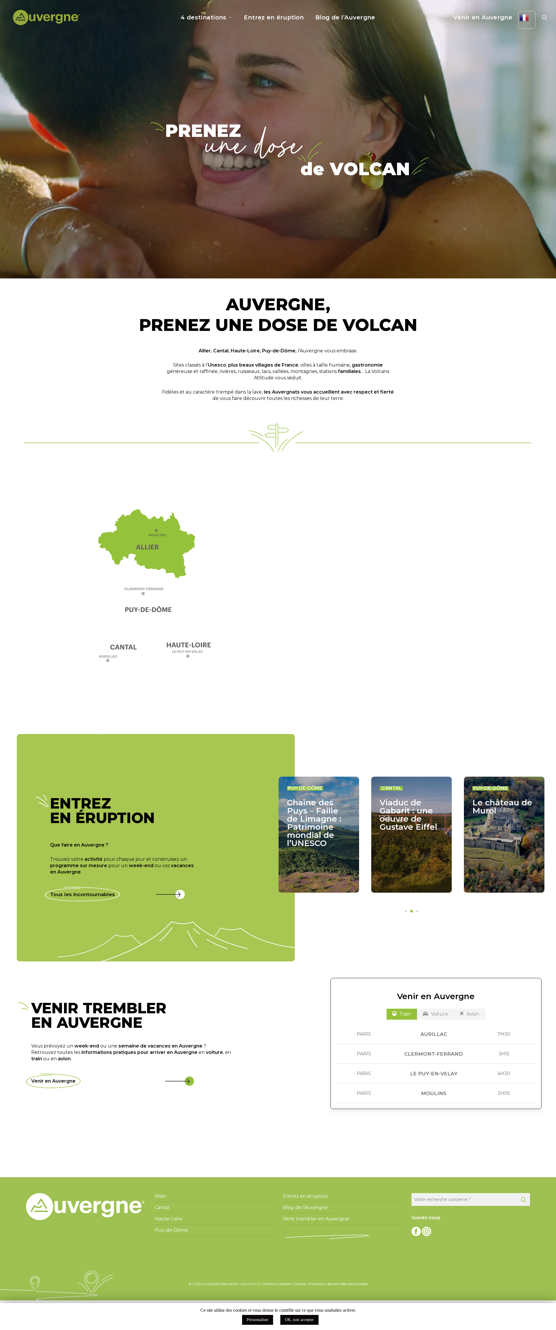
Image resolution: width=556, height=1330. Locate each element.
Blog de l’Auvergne (305, 1207)
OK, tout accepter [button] (299, 1320)
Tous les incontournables (82, 894)
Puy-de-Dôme (278, 351)
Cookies (299, 1284)
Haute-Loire (245, 351)
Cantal (220, 351)
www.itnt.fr (251, 1284)
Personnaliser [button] (257, 1320)
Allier (205, 351)
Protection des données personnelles (338, 1284)
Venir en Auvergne (53, 1081)
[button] (150, 593)
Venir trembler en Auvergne (316, 1219)
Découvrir (401, 640)
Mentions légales (276, 1284)
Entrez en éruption (305, 1196)
